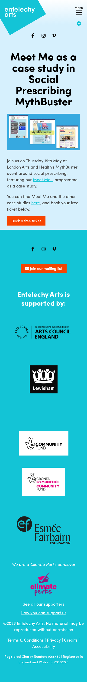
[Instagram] (43, 35)
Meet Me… (43, 179)
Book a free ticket (26, 220)
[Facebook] (32, 35)
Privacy (54, 640)
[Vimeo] (54, 35)
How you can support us (43, 612)
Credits (70, 640)
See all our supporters (43, 604)
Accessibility (43, 646)
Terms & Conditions (25, 640)
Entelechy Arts (30, 623)
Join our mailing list (45, 268)
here (35, 202)
